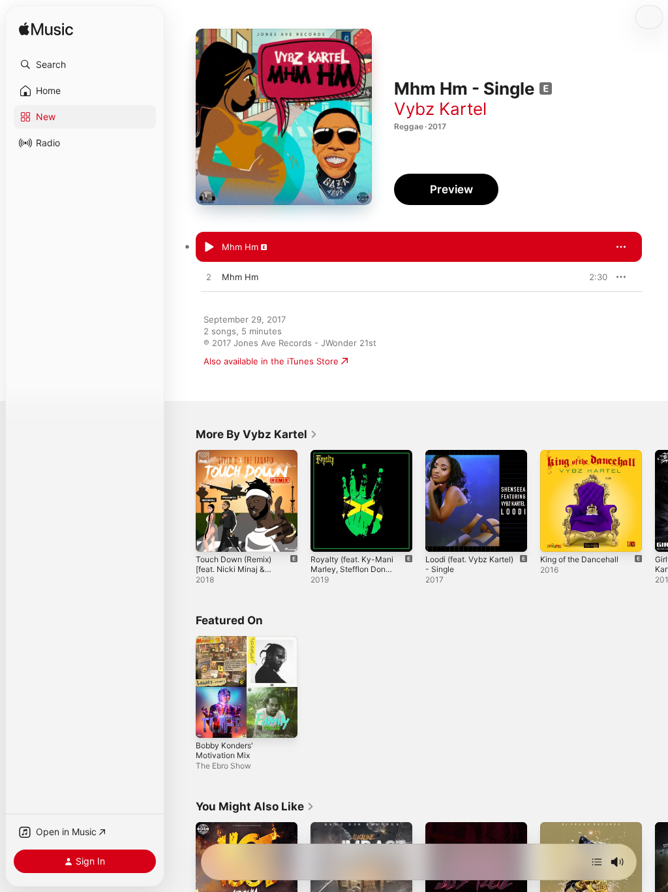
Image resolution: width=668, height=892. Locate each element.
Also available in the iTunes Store (271, 361)
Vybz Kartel (440, 109)
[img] (46, 29)
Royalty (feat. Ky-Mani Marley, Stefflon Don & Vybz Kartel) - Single (352, 574)
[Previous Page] (183, 501)
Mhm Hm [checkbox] (240, 247)
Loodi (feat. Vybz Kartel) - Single (469, 564)
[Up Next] (597, 862)
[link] (257, 434)
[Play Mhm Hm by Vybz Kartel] (209, 247)
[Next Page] (655, 501)
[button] (84, 65)
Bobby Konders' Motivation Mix (224, 750)
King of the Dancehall (579, 559)
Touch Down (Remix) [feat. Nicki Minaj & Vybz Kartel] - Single (233, 574)
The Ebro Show (223, 766)
